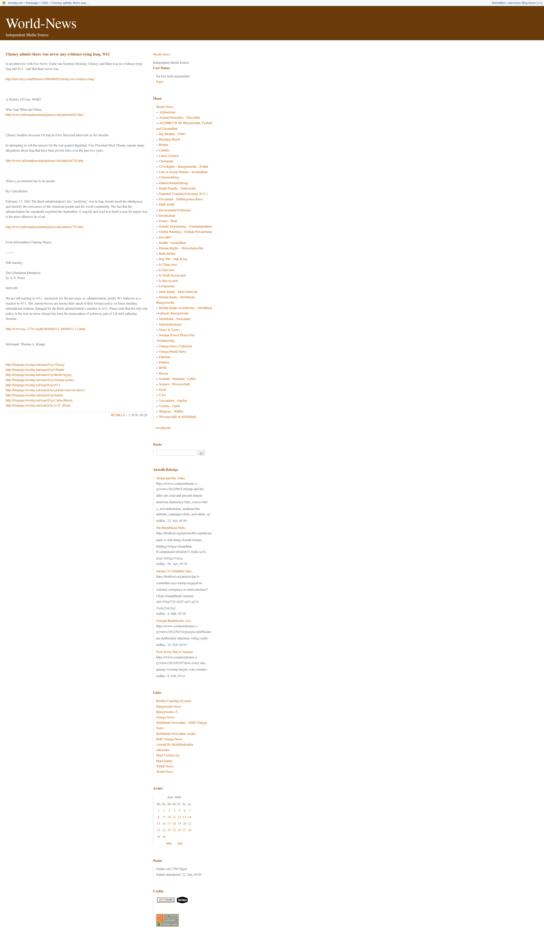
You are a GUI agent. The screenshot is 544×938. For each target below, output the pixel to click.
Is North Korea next (172, 275)
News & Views (169, 329)
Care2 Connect (169, 155)
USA (45, 3)
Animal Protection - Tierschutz (179, 117)
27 (184, 830)
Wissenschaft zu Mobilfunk (177, 416)
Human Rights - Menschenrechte (181, 248)
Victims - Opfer (169, 405)
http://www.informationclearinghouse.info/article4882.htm (44, 114)
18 (174, 823)
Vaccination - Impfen (173, 400)
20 (184, 823)
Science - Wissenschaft (174, 384)
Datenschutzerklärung (173, 182)
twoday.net (15, 3)
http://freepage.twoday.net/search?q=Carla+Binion (39, 400)
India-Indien (167, 253)
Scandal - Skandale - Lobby (177, 378)
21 (189, 823)
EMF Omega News (169, 739)
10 (169, 817)
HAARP (165, 237)
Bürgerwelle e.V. (167, 711)
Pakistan (164, 356)
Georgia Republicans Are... (174, 620)
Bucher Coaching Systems (174, 700)
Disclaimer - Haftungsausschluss (181, 199)
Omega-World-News (173, 351)
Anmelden (498, 3)
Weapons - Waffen (171, 411)
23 (164, 830)
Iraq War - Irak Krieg (173, 258)
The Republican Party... (171, 527)
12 (179, 817)
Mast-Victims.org (168, 755)
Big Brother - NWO (172, 133)
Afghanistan (167, 112)
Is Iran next (166, 269)
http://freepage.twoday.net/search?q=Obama (35, 369)
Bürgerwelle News (168, 706)
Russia (163, 373)
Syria (162, 389)
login (159, 81)
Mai (168, 843)
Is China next (168, 264)
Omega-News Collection (175, 346)
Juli (180, 843)
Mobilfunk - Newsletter (175, 318)
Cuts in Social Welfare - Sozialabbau (183, 171)
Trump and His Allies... (172, 478)
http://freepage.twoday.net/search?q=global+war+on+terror (45, 390)
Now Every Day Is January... (175, 651)
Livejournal (166, 286)
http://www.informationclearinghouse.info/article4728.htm (44, 160)
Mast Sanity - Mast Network (178, 291)
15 (158, 823)
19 (179, 823)
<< (539, 3)
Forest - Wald (168, 220)
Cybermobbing (169, 177)
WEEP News (165, 766)
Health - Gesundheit (172, 242)
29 (158, 837)
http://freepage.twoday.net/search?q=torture (34, 395)
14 (189, 817)
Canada (164, 150)
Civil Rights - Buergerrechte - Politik (183, 166)
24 (169, 830)
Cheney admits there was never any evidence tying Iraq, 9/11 (58, 54)
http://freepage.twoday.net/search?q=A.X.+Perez (38, 405)
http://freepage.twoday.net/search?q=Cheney (35, 364)
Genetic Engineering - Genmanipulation (185, 226)
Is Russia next (168, 280)
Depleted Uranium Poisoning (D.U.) (183, 193)
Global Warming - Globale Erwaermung (185, 231)
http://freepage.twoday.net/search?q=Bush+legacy (39, 374)
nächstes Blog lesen (522, 3)
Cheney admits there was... (70, 3)
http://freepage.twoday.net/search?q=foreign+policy (40, 379)
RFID (163, 367)
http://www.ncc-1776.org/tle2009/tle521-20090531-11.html (45, 328)
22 (158, 830)
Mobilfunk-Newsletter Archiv (176, 733)
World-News (41, 22)
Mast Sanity (164, 760)
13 (184, 817)
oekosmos (163, 749)
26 (179, 830)
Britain (163, 144)
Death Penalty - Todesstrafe (177, 188)
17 (169, 823)
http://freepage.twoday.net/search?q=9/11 (33, 384)
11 (174, 817)
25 (174, 830)
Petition (164, 362)
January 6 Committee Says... (175, 571)
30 (164, 837)
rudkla (118, 414)
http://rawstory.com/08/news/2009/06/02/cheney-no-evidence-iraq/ (50, 78)
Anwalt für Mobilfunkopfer (174, 744)
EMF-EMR (167, 204)
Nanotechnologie (170, 324)
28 (189, 830)
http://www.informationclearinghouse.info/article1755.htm (44, 226)
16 (164, 823)
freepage (32, 3)
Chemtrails (166, 161)
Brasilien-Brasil (169, 139)
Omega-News (165, 717)
